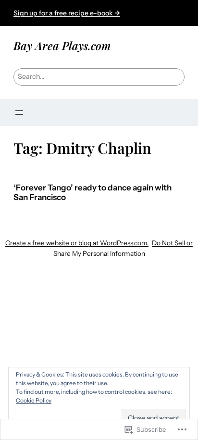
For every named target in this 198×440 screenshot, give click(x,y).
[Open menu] (19, 112)
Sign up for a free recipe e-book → (66, 13)
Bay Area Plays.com (62, 45)
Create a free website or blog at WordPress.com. (76, 243)
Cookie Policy (33, 400)
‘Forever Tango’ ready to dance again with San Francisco (92, 192)
